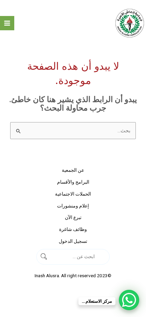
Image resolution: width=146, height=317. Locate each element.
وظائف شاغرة (73, 229)
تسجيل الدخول (73, 241)
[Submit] (103, 257)
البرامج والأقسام (73, 182)
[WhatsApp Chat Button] (129, 300)
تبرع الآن (73, 217)
